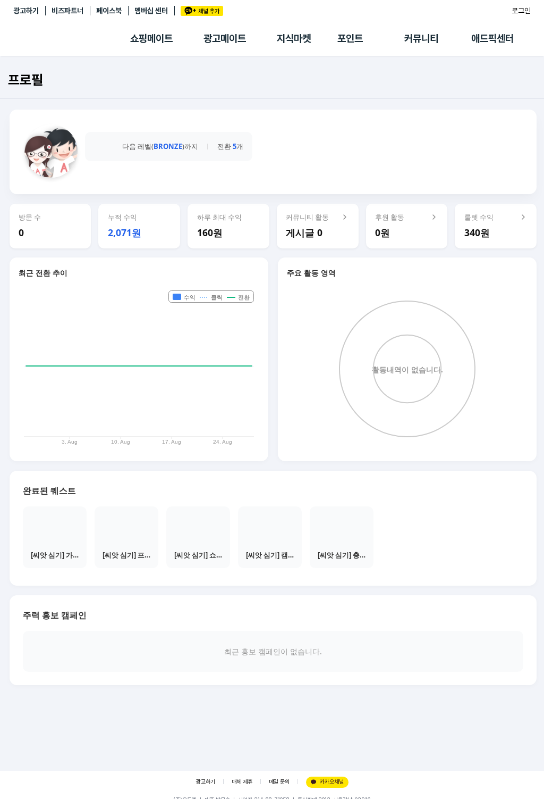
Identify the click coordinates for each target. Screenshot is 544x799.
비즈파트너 (67, 10)
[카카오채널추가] (202, 11)
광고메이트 (224, 38)
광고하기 (26, 10)
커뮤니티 (421, 38)
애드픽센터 (492, 38)
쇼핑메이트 (151, 38)
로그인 (521, 10)
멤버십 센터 (151, 10)
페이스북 (109, 10)
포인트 (350, 38)
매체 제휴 (242, 781)
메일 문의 (279, 781)
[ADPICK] (71, 39)
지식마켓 (294, 38)
